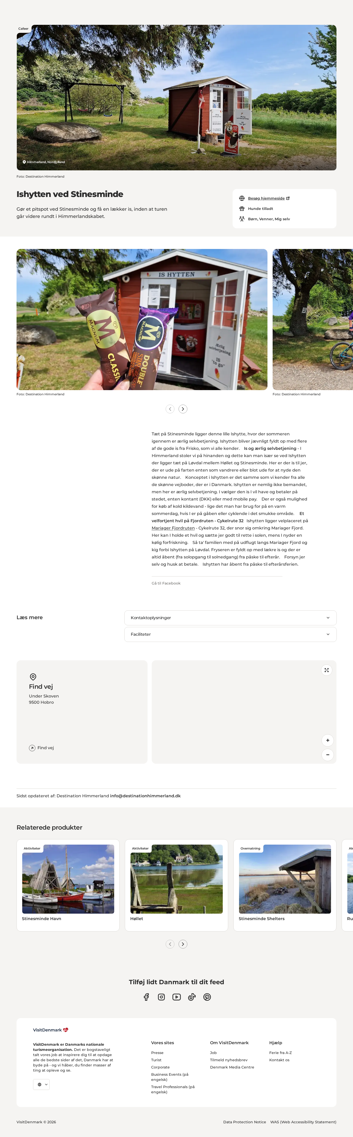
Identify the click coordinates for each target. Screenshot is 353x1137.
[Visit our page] (161, 997)
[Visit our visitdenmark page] (176, 997)
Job (213, 1052)
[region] (244, 712)
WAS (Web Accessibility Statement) (303, 1122)
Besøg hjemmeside (266, 198)
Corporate (160, 1067)
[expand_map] (326, 670)
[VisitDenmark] (50, 1030)
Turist (156, 1060)
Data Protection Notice (244, 1122)
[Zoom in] (327, 740)
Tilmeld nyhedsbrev (229, 1060)
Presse (157, 1052)
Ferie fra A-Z (280, 1052)
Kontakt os (279, 1060)
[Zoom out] (327, 755)
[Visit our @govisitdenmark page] (191, 997)
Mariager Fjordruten (173, 528)
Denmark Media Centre (232, 1067)
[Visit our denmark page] (146, 997)
